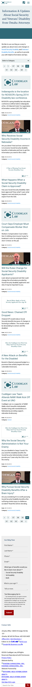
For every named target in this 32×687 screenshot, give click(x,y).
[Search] (27, 685)
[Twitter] (13, 642)
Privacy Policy (6, 658)
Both (7, 578)
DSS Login (11, 682)
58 (18, 66)
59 (22, 66)
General (9, 419)
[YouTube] (17, 642)
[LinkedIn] (15, 642)
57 (13, 66)
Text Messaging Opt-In (12, 594)
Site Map (5, 682)
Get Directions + (16, 639)
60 (27, 66)
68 (22, 70)
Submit (9, 613)
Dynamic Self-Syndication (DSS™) (14, 678)
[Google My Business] (11, 644)
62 (11, 70)
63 (16, 70)
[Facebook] (11, 642)
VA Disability (10, 575)
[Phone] (24, 2)
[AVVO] (22, 642)
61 (7, 70)
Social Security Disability (10, 49)
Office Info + (6, 639)
